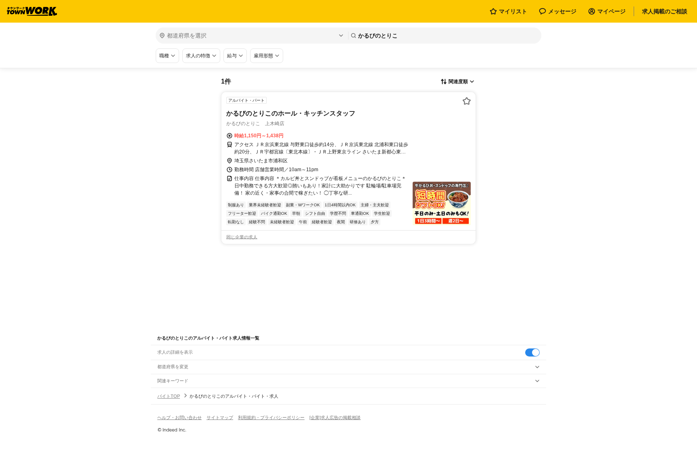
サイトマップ (220, 417)
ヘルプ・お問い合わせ (179, 417)
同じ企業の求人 (241, 237)
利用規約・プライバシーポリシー (271, 417)
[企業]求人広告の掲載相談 (335, 417)
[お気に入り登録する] (467, 101)
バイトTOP (168, 396)
